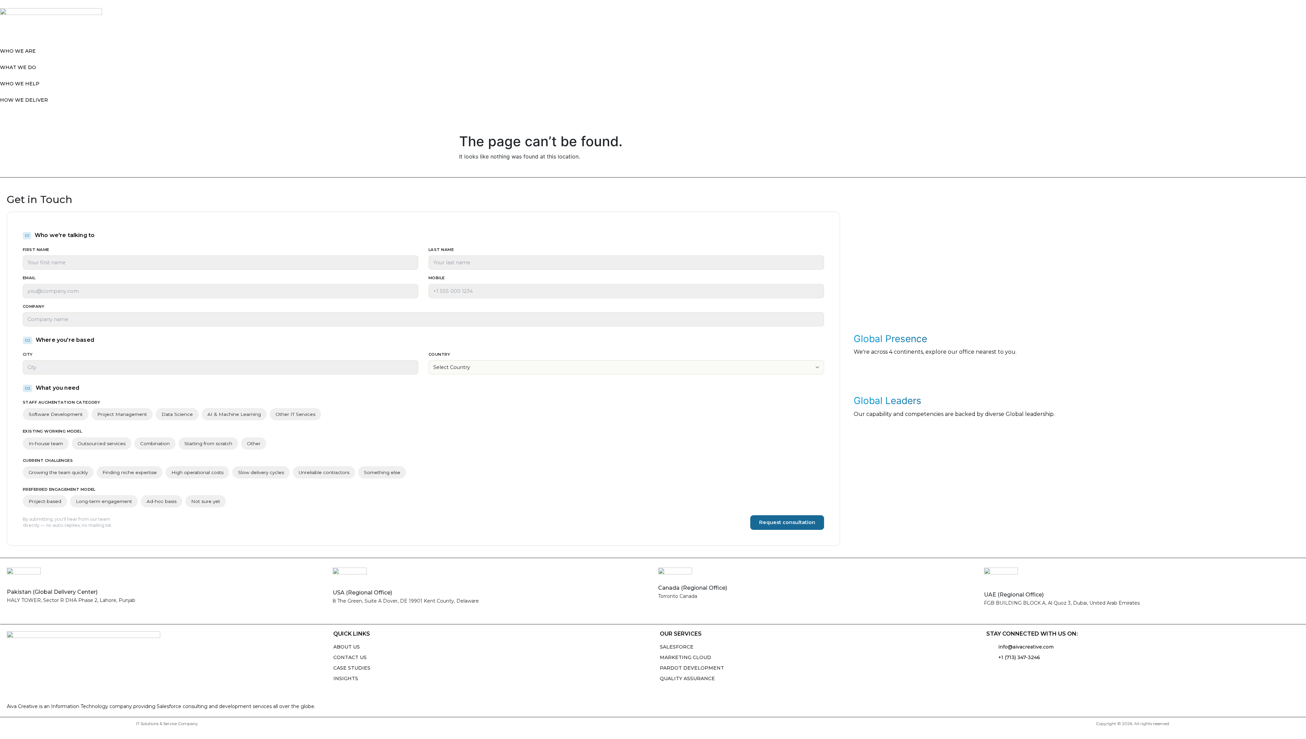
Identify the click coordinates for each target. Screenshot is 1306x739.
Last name (441, 249)
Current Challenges (48, 460)
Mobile (437, 277)
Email (29, 277)
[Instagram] (1019, 673)
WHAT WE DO (18, 67)
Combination (155, 443)
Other (254, 443)
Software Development (56, 414)
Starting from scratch (208, 443)
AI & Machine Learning (234, 414)
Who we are (18, 51)
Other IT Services (295, 414)
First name (36, 249)
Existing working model (52, 431)
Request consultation (787, 522)
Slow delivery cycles (261, 472)
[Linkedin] (991, 673)
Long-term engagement (104, 501)
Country (439, 354)
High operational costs (197, 472)
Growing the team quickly (58, 472)
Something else (382, 472)
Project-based (45, 501)
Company (33, 306)
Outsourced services (101, 443)
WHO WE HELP (19, 84)
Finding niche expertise (129, 472)
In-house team (46, 443)
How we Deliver (24, 100)
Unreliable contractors (324, 472)
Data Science (177, 414)
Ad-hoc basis (162, 501)
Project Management (122, 414)
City (28, 354)
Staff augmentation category (61, 402)
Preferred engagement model (59, 489)
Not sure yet (205, 501)
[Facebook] (1005, 673)
